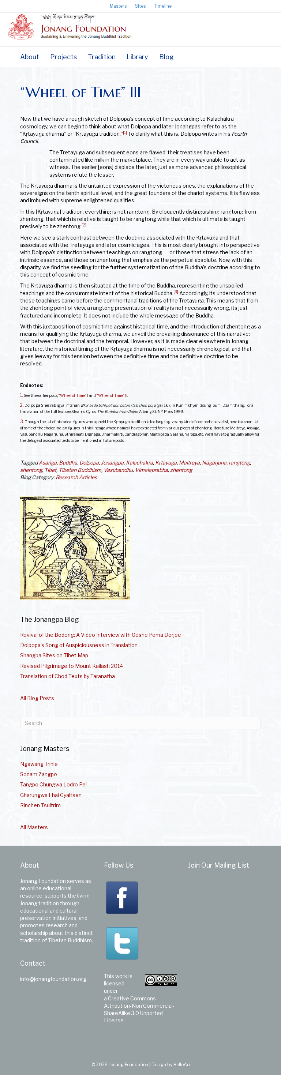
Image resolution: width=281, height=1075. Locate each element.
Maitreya (189, 462)
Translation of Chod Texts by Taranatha (67, 676)
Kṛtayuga (166, 462)
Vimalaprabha (151, 470)
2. (22, 405)
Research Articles (76, 477)
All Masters (34, 827)
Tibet (50, 470)
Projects (63, 57)
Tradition (102, 57)
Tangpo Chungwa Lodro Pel (53, 784)
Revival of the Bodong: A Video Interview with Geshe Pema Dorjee (100, 635)
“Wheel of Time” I (73, 395)
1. (21, 395)
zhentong (181, 470)
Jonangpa (112, 462)
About (29, 57)
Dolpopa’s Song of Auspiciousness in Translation (79, 645)
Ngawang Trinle (39, 764)
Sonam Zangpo (38, 774)
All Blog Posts (37, 698)
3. (22, 421)
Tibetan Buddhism (80, 470)
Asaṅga (48, 462)
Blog (166, 57)
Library (137, 57)
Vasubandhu (118, 470)
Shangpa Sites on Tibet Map (54, 655)
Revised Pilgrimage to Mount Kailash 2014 (71, 666)
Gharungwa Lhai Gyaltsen (51, 795)
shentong (31, 470)
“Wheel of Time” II (112, 395)
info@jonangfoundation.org (53, 979)
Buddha (68, 462)
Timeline (163, 6)
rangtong (239, 462)
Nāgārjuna (214, 462)
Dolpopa (89, 462)
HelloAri (181, 1064)
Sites (140, 6)
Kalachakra (139, 462)
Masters (118, 6)
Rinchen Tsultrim (40, 805)
